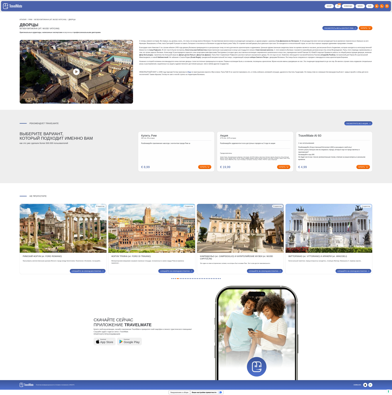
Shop (329, 6)
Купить (364, 28)
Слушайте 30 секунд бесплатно (86, 271)
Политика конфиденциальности (45, 385)
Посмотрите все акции (357, 123)
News (360, 6)
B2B (369, 6)
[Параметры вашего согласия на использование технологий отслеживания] (388, 391)
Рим (30, 19)
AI (339, 5)
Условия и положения (61, 385)
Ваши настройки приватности (204, 392)
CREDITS (71, 385)
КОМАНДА (348, 6)
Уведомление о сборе (179, 392)
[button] (171, 278)
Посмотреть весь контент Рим (339, 28)
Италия (23, 19)
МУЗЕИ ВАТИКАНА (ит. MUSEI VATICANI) (50, 19)
